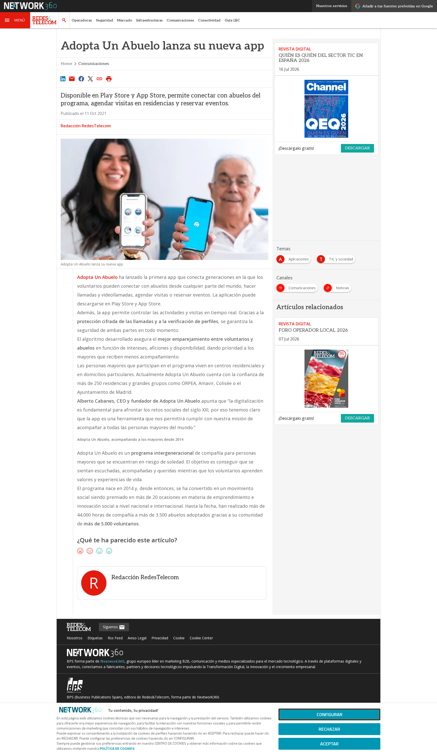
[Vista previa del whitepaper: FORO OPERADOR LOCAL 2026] (326, 379)
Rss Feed (115, 638)
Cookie (179, 638)
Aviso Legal (137, 638)
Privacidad (159, 638)
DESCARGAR (357, 148)
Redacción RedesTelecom (86, 126)
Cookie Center (201, 638)
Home (66, 63)
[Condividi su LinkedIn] (63, 78)
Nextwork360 (112, 661)
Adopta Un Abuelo (97, 277)
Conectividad (209, 20)
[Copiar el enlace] (100, 78)
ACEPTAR (329, 743)
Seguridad (104, 20)
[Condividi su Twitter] (90, 78)
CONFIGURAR (329, 714)
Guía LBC (232, 20)
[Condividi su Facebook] (81, 78)
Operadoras (82, 20)
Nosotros (74, 638)
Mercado (124, 20)
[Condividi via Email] (72, 78)
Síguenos (111, 626)
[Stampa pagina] (109, 78)
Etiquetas (95, 638)
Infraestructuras (149, 20)
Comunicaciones (180, 20)
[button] (15, 20)
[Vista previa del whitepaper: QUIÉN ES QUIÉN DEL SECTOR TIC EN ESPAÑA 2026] (326, 109)
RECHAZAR (329, 729)
